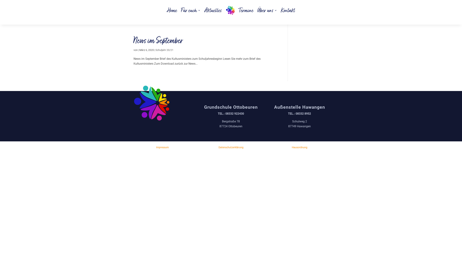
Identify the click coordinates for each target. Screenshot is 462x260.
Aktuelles (213, 10)
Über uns (266, 10)
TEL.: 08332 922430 (231, 113)
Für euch (189, 10)
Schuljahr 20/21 (164, 50)
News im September (158, 40)
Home (172, 10)
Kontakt (288, 10)
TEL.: (299, 113)
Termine (246, 10)
